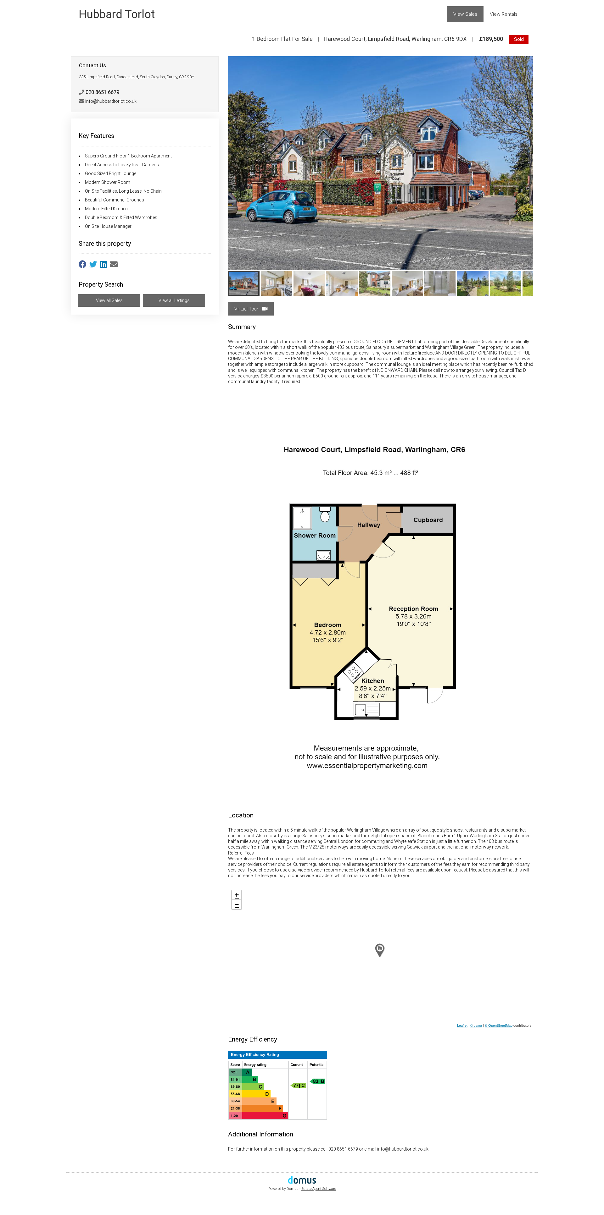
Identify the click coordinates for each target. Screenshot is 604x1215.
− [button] (237, 904)
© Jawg (476, 1025)
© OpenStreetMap (498, 1025)
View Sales (465, 14)
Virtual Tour (247, 309)
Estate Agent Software (318, 1189)
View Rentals (503, 14)
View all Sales (109, 300)
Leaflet (462, 1025)
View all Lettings (174, 300)
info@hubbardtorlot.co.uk (402, 1149)
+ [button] (237, 895)
